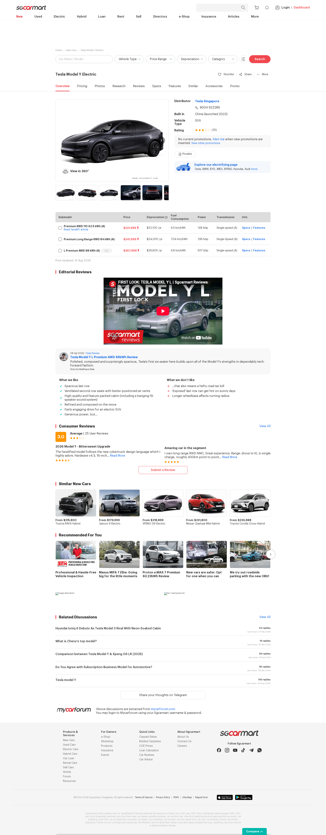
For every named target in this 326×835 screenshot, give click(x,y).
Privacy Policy (163, 797)
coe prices (131, 822)
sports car (162, 813)
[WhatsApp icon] (259, 750)
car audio (232, 816)
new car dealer (140, 816)
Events (105, 755)
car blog (116, 822)
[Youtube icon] (235, 750)
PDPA (176, 797)
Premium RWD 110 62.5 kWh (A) (84, 226)
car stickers (212, 819)
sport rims (191, 819)
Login (285, 7)
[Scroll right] (266, 554)
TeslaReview (93, 353)
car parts (131, 819)
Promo (235, 86)
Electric (59, 16)
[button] (129, 59)
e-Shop (184, 16)
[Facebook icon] (219, 750)
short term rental (168, 822)
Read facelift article (76, 229)
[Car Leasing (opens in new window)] (217, 599)
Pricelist (187, 154)
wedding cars (220, 822)
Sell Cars (68, 767)
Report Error (201, 797)
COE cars (185, 813)
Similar (193, 86)
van (87, 816)
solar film (103, 819)
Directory (160, 16)
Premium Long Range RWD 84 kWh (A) (89, 239)
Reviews (139, 86)
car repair (142, 819)
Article (67, 772)
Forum (67, 776)
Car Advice (146, 759)
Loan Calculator (149, 750)
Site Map (187, 797)
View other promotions (205, 143)
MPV (232, 813)
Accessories (214, 86)
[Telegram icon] (251, 750)
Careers (182, 746)
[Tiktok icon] (243, 750)
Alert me (219, 139)
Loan (101, 16)
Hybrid (81, 16)
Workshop (107, 741)
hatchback (208, 813)
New (19, 16)
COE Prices (146, 746)
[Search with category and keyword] (243, 8)
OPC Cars (196, 813)
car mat (201, 819)
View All (265, 426)
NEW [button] (107, 251)
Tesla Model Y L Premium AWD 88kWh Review (104, 357)
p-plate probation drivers (163, 825)
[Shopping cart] (256, 7)
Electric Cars (70, 749)
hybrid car (173, 813)
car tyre (181, 819)
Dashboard (302, 7)
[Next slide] (161, 140)
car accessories (117, 819)
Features (175, 86)
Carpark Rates (148, 737)
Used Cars (69, 745)
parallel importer (157, 816)
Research (118, 86)
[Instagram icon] (227, 750)
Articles (233, 16)
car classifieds (124, 813)
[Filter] (243, 59)
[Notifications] (267, 7)
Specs (156, 86)
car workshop (155, 819)
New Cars (71, 50)
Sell (138, 16)
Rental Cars (70, 763)
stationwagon (222, 813)
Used (38, 16)
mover (223, 819)
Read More (117, 455)
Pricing (82, 86)
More (255, 16)
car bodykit (169, 819)
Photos (100, 86)
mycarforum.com (163, 709)
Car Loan (68, 758)
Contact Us (184, 741)
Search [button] (260, 59)
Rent (120, 16)
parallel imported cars (109, 816)
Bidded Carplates (150, 741)
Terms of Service (143, 797)
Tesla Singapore (207, 101)
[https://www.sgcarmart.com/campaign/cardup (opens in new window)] (108, 599)
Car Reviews (146, 755)
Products (106, 746)
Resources (69, 781)
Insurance (208, 16)
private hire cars (203, 822)
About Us (183, 737)
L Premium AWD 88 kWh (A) (82, 250)
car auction (173, 816)
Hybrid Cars (70, 754)
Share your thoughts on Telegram (163, 695)
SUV (198, 120)
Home (58, 50)
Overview (62, 86)
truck (92, 816)
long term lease (186, 822)
